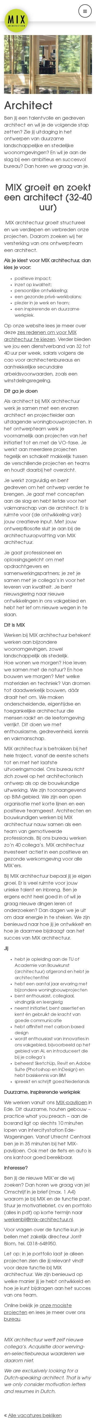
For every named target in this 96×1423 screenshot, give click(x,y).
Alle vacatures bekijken (35, 1416)
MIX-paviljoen (71, 1103)
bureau (12, 1319)
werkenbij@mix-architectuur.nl (38, 1220)
